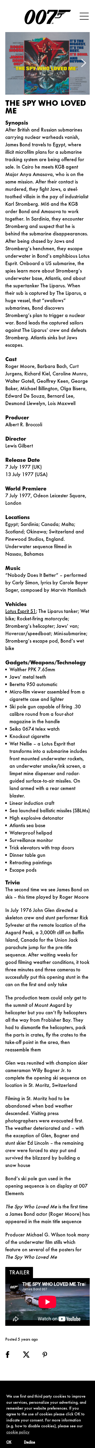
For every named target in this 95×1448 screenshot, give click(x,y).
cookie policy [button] (18, 1432)
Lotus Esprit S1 (20, 611)
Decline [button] (29, 1442)
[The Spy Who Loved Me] (47, 63)
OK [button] (8, 1442)
